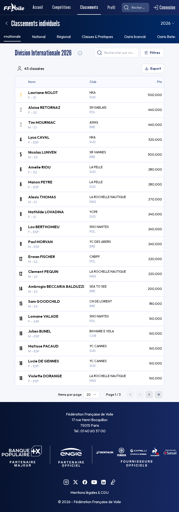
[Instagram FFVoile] (66, 482)
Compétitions (61, 7)
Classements (89, 7)
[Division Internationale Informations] (80, 53)
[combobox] (168, 23)
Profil (111, 7)
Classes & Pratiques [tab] (97, 36)
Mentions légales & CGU (89, 492)
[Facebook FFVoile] (85, 482)
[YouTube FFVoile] (94, 482)
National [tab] (38, 36)
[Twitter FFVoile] (75, 482)
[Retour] (6, 23)
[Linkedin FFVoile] (103, 482)
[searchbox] (135, 7)
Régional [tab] (64, 36)
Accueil (38, 7)
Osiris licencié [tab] (135, 36)
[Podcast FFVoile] (113, 482)
